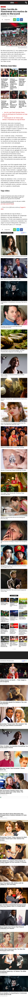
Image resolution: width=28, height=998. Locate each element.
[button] (25, 2)
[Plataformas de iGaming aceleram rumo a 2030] (5, 600)
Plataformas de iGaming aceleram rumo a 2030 (4, 603)
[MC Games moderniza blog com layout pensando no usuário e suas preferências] (14, 625)
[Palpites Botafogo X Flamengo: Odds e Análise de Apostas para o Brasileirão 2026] (23, 639)
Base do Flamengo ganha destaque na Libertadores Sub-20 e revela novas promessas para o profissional (23, 632)
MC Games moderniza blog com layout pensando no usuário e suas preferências (13, 631)
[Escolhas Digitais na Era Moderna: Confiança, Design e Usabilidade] (14, 613)
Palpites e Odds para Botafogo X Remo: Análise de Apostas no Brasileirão (4, 631)
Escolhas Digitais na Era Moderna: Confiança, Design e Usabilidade (14, 618)
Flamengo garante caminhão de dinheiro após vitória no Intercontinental (5, 104)
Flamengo (3, 6)
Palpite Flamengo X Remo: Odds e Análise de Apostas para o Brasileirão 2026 (14, 644)
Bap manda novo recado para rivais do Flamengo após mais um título (22, 104)
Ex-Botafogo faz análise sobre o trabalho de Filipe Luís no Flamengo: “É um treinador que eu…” (4, 83)
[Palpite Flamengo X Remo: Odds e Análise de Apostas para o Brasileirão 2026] (14, 639)
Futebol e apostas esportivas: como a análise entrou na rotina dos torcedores (23, 606)
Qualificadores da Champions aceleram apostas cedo (13, 605)
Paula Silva (4, 15)
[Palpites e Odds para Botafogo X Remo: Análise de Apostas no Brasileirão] (5, 626)
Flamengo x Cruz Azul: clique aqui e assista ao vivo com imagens (22, 82)
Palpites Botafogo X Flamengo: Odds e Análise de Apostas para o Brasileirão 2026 (23, 644)
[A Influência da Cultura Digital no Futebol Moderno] (23, 613)
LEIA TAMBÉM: (14, 595)
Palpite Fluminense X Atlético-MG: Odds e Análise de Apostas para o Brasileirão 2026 (5, 644)
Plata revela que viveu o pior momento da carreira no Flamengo (13, 104)
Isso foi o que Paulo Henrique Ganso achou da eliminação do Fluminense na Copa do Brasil (14, 114)
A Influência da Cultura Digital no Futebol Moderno (22, 618)
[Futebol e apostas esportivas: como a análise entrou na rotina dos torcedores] (23, 601)
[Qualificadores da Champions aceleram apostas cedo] (14, 600)
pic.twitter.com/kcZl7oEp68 (7, 204)
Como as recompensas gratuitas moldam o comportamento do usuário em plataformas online (13, 84)
